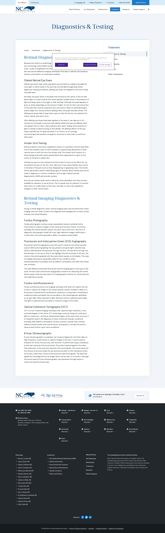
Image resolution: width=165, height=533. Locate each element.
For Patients (22, 3)
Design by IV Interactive (116, 528)
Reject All (61, 64)
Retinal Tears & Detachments (58, 467)
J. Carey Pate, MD (23, 486)
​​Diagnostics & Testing (117, 54)
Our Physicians (91, 458)
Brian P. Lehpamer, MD (25, 477)
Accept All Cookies (90, 64)
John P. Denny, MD (24, 461)
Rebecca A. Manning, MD (25, 470)
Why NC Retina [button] (74, 9)
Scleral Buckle (113, 64)
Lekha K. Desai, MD (24, 498)
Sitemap (91, 528)
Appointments (141, 3)
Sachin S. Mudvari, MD (25, 464)
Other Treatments (115, 74)
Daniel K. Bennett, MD (25, 474)
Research (89, 470)
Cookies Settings (104, 64)
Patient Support (91, 474)
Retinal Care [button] (103, 9)
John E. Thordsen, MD (25, 467)
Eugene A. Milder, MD (24, 480)
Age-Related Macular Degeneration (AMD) (62, 458)
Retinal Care (90, 462)
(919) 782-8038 (124, 3)
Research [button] (126, 9)
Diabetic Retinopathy (56, 461)
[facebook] (82, 517)
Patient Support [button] (139, 9)
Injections (112, 69)
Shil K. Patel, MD (23, 504)
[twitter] (86, 517)
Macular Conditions (55, 470)
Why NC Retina (91, 455)
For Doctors (35, 3)
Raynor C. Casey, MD (24, 458)
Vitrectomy (112, 59)
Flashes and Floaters (55, 474)
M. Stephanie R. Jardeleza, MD (27, 495)
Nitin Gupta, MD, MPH (24, 483)
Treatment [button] (115, 9)
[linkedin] (90, 517)
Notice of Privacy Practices (78, 528)
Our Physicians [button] (89, 9)
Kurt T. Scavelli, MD (24, 492)
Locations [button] (110, 3)
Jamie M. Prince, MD (24, 501)
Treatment (89, 466)
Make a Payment (95, 3)
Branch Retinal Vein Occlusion (58, 464)
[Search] (148, 9)
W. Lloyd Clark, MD (24, 489)
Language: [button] (80, 3)
